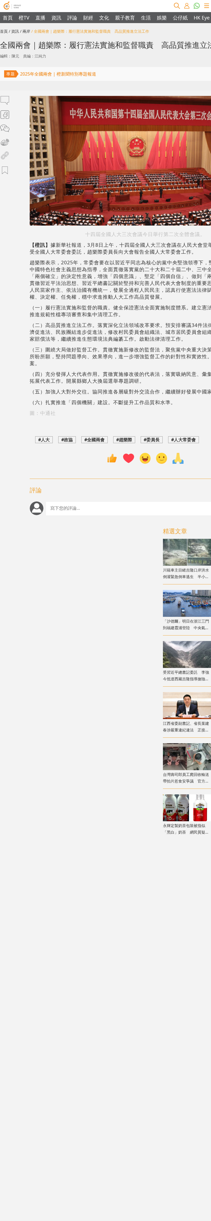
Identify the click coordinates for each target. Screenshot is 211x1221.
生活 (146, 17)
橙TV (24, 17)
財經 (88, 17)
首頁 (8, 17)
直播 (40, 17)
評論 (72, 17)
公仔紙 (180, 17)
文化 (104, 17)
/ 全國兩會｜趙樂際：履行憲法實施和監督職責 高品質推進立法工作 (90, 31)
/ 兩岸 (25, 31)
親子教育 (125, 17)
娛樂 (162, 17)
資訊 (56, 17)
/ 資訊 (14, 31)
